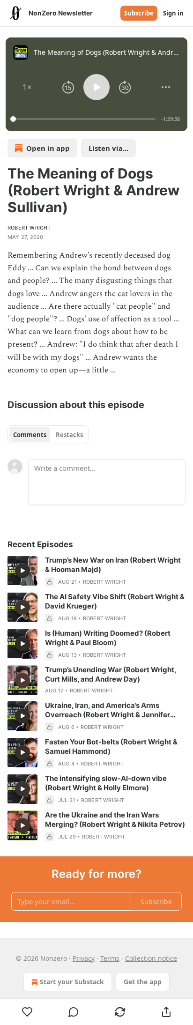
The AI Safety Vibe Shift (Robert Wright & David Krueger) (115, 601)
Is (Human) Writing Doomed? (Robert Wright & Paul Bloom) (108, 638)
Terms (109, 958)
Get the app (143, 981)
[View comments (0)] (74, 1012)
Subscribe (139, 13)
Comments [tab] (29, 435)
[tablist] (48, 434)
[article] (96, 571)
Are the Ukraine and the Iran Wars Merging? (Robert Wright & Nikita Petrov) (115, 819)
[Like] (27, 1012)
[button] (27, 87)
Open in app (48, 148)
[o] (22, 570)
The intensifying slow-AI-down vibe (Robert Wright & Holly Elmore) (106, 783)
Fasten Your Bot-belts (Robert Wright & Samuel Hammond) (111, 746)
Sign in (173, 13)
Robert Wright (29, 227)
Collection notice (151, 958)
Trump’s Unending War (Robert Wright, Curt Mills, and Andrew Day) (110, 674)
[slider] (84, 119)
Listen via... (108, 148)
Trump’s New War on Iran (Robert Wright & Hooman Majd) (113, 565)
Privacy (84, 958)
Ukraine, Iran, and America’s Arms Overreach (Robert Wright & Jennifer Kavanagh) (107, 710)
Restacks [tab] (69, 435)
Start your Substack (72, 981)
